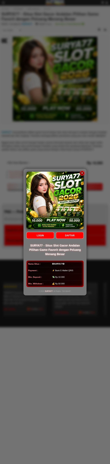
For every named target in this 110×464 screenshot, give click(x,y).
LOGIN (40, 235)
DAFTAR (70, 235)
